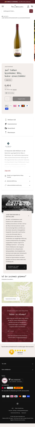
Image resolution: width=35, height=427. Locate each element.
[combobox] (17, 11)
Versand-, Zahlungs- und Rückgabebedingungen (18, 410)
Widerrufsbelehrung (19, 408)
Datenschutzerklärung (22, 337)
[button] (3, 6)
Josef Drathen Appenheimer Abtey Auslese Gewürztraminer (16, 17)
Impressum (23, 412)
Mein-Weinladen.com (20, 416)
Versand (15, 89)
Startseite (5, 16)
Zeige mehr (8, 170)
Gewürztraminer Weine (11, 299)
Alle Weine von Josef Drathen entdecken (13, 267)
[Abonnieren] (27, 331)
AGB (12, 408)
